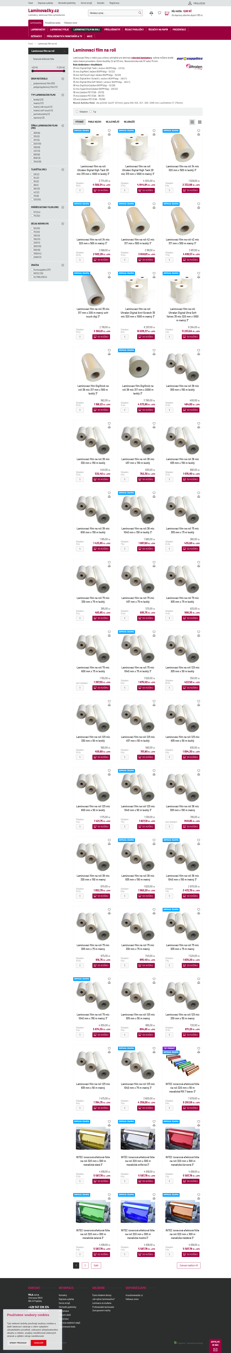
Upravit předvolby (18, 1343)
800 (35, 158)
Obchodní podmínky (67, 3)
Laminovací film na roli (87, 29)
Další (96, 1265)
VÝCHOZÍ (79, 122)
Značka (35, 265)
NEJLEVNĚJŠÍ (112, 122)
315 (35, 136)
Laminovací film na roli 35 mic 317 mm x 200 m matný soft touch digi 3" (93, 313)
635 (35, 154)
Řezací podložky (134, 29)
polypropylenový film (44, 87)
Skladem (84, 111)
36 (35, 185)
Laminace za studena (101, 1303)
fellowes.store (132, 1299)
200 (35, 242)
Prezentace (179, 29)
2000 (36, 257)
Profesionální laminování (103, 1307)
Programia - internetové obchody (190, 1343)
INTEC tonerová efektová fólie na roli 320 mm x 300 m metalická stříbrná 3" (138, 1161)
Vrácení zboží (65, 1315)
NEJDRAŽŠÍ (129, 122)
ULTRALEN (39, 277)
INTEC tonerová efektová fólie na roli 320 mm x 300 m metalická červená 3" (182, 1161)
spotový (37, 117)
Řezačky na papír (158, 29)
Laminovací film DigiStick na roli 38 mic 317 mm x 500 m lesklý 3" (93, 390)
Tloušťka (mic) (39, 169)
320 (35, 143)
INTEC (36, 273)
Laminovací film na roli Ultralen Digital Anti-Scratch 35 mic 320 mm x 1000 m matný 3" (138, 313)
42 (35, 192)
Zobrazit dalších (189, 1265)
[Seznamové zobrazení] (200, 122)
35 (35, 181)
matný (37, 103)
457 (35, 151)
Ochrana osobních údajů (69, 1323)
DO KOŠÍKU (103, 190)
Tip (94, 111)
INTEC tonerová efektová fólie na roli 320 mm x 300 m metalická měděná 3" (182, 1234)
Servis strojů (86, 3)
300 (35, 246)
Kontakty (63, 1295)
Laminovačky (36, 23)
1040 (36, 161)
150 (35, 239)
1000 (36, 253)
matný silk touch (42, 107)
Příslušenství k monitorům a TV (64, 36)
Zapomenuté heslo (67, 1327)
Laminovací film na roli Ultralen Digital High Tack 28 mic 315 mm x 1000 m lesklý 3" (93, 170)
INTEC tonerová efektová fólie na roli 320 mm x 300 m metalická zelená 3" (93, 1234)
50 (35, 228)
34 (35, 178)
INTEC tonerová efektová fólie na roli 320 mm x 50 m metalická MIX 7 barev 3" (182, 1088)
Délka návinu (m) (40, 224)
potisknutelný (40, 114)
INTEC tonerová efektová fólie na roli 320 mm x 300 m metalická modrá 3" (138, 1234)
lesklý (36, 99)
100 (35, 235)
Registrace (114, 3)
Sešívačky (36, 36)
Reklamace (64, 1311)
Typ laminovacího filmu (43, 95)
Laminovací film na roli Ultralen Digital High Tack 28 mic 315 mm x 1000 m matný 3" (137, 170)
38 (35, 188)
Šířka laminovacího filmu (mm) (44, 127)
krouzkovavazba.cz (134, 1295)
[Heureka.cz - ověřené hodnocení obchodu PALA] (100, 1327)
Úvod (30, 3)
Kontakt (100, 3)
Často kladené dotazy (101, 1295)
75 (35, 196)
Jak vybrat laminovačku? (103, 1299)
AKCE (89, 36)
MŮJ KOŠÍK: (177, 11)
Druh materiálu (39, 79)
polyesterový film (42, 83)
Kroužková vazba (52, 23)
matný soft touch (42, 110)
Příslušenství (112, 29)
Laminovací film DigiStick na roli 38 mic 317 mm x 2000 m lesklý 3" (137, 390)
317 (35, 140)
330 (35, 147)
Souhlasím (38, 1343)
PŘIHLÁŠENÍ (199, 3)
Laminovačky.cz (46, 12)
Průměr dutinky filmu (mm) (44, 207)
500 (35, 250)
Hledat (140, 13)
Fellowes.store (70, 23)
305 (35, 133)
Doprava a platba (45, 3)
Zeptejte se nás (215, 1343)
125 (35, 199)
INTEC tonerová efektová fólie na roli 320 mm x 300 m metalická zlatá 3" (93, 1161)
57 (35, 212)
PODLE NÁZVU (94, 122)
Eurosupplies (40, 270)
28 (35, 174)
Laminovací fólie (59, 29)
